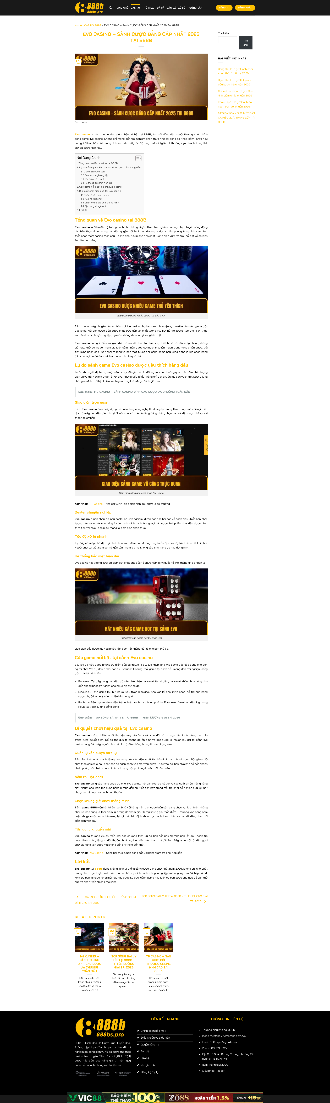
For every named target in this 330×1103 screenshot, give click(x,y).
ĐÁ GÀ (160, 7)
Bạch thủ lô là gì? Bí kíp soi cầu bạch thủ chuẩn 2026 (234, 82)
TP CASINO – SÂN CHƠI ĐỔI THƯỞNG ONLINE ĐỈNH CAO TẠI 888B (158, 964)
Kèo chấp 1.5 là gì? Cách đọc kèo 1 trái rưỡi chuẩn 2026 (235, 104)
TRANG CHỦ (121, 7)
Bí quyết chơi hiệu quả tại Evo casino (100, 190)
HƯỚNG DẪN (195, 7)
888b (78, 1043)
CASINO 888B (92, 25)
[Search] (110, 7)
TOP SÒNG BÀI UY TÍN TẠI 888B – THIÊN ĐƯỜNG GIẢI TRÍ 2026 (123, 962)
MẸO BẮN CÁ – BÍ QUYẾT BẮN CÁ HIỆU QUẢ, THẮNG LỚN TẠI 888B (236, 117)
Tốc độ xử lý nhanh (95, 179)
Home (78, 25)
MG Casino (96, 852)
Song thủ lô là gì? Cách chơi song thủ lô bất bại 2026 (235, 71)
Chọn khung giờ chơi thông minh (102, 202)
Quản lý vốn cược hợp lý (96, 195)
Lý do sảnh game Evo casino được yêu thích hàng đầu (110, 167)
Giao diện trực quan (94, 171)
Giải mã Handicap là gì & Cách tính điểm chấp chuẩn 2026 (236, 93)
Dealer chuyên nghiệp (97, 175)
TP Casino (96, 503)
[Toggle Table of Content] (137, 158)
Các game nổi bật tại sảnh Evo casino (100, 186)
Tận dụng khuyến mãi (96, 206)
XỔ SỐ (181, 7)
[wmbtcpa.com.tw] (89, 8)
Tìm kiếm (223, 33)
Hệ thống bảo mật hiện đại (98, 182)
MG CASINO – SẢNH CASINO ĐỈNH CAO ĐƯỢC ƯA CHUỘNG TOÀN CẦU (89, 964)
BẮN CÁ (171, 7)
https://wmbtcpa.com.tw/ (229, 1036)
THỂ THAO (148, 7)
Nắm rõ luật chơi (94, 198)
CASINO (135, 7)
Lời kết (83, 210)
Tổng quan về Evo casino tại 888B (98, 163)
